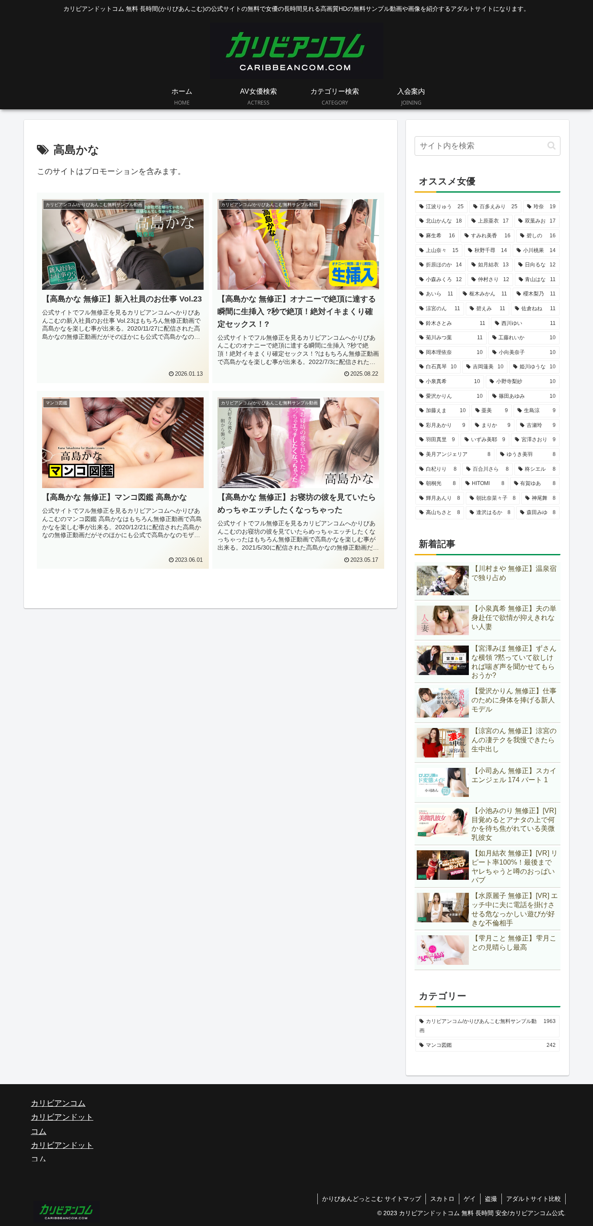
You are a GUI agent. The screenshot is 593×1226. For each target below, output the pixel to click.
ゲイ (470, 1198)
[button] (551, 146)
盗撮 (491, 1198)
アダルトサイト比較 (533, 1198)
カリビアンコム (58, 1103)
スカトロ (442, 1198)
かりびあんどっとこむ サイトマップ (371, 1198)
